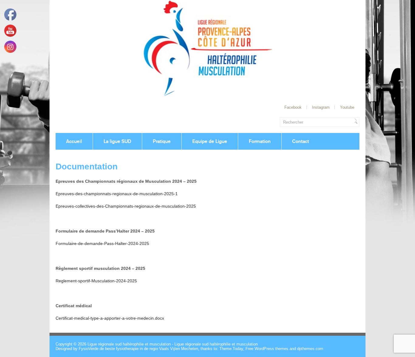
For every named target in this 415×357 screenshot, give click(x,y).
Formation (260, 141)
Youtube (347, 107)
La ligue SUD (117, 141)
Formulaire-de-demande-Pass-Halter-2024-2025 (102, 243)
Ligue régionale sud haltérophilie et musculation (129, 344)
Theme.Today (231, 348)
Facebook (293, 107)
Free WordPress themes (266, 348)
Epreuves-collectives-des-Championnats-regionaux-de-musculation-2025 (126, 206)
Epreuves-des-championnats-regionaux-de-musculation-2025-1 (117, 193)
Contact (300, 141)
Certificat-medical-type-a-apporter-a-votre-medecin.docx (110, 318)
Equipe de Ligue (209, 141)
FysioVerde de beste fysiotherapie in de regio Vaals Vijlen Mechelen (138, 348)
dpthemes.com (310, 348)
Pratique (162, 141)
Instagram (321, 107)
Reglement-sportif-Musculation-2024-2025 (96, 280)
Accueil (74, 141)
